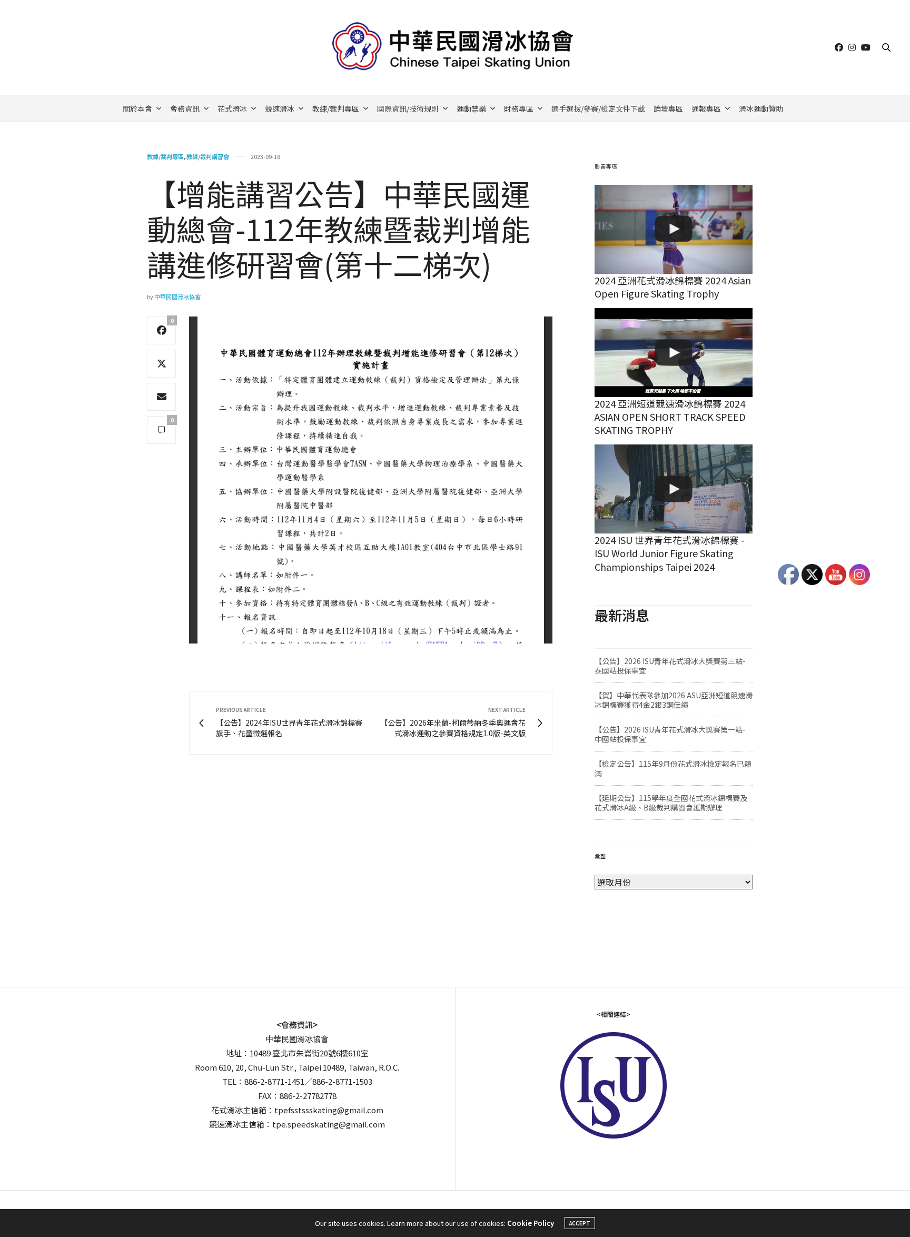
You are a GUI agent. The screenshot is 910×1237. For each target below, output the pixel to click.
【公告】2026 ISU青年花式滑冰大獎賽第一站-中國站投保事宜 (670, 734)
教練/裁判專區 (335, 108)
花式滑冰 (232, 108)
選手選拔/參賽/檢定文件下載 (598, 108)
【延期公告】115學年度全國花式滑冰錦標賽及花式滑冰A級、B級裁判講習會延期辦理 (671, 803)
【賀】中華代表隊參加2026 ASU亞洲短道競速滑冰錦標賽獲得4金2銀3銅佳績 (674, 700)
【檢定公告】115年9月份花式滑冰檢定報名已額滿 (673, 768)
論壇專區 (668, 108)
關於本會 (137, 108)
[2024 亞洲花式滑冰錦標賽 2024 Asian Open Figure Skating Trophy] (674, 229)
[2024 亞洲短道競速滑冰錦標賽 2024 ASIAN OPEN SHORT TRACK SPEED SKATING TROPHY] (674, 352)
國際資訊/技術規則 (408, 108)
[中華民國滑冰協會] (455, 47)
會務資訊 (185, 108)
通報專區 (706, 108)
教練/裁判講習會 (207, 157)
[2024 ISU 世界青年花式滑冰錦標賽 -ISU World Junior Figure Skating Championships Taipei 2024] (674, 488)
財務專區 (518, 108)
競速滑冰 (279, 108)
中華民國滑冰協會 (177, 296)
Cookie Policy (530, 1223)
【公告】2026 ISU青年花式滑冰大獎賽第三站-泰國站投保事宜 (670, 666)
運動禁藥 (471, 108)
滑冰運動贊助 (761, 108)
